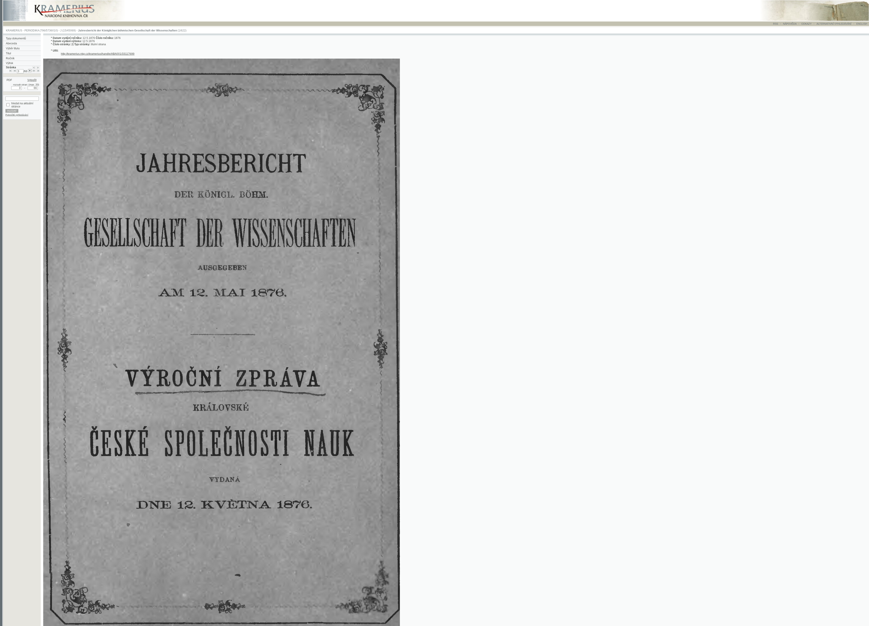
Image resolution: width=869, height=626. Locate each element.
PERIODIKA (31, 30)
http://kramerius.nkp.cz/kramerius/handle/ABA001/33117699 (97, 53)
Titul (8, 53)
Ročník (10, 58)
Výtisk (9, 63)
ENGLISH (861, 23)
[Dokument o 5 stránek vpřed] (34, 71)
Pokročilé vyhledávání (16, 115)
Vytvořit (31, 80)
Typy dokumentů (16, 38)
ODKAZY (806, 23)
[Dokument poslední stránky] (37, 71)
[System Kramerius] (69, 19)
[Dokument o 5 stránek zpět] (14, 71)
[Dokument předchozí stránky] (34, 67)
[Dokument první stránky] (10, 71)
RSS (775, 23)
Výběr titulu (13, 48)
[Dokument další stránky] (37, 67)
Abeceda (11, 43)
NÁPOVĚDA (789, 23)
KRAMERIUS (14, 30)
